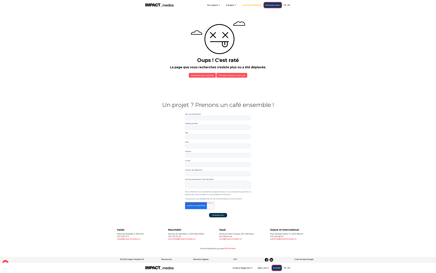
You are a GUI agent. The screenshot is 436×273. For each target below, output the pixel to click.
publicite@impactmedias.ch (283, 239)
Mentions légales (201, 259)
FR (285, 5)
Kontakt (276, 268)
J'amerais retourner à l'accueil (231, 75)
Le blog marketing (251, 5)
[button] (214, 5)
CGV (235, 259)
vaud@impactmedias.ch (230, 239)
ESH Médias (230, 248)
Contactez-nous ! (272, 5)
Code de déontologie (303, 259)
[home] (159, 5)
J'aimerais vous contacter (202, 75)
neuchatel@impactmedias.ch (182, 239)
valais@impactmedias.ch (128, 239)
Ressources (166, 259)
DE (288, 5)
